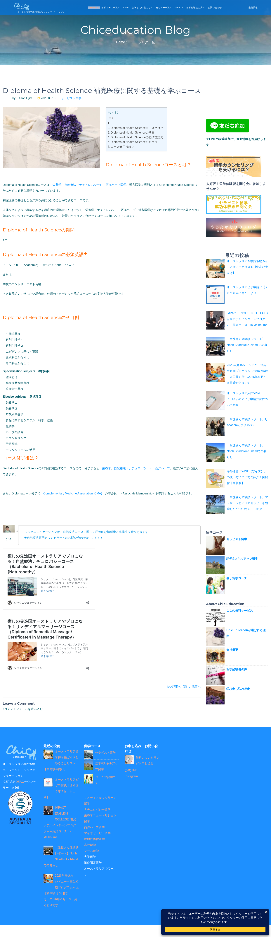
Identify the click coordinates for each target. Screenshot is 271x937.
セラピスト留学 (71, 98)
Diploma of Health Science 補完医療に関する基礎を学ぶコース (102, 90)
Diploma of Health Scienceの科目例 (134, 142)
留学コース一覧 (109, 7)
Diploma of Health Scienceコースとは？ (137, 127)
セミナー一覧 (163, 7)
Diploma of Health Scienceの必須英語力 (137, 137)
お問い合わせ (215, 7)
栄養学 (57, 184)
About (178, 7)
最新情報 (253, 7)
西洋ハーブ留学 (94, 827)
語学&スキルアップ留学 (242, 558)
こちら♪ (97, 538)
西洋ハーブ (162, 468)
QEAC (19, 781)
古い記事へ (173, 686)
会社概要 (232, 649)
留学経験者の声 (194, 7)
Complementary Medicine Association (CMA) (72, 493)
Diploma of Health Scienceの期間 (132, 132)
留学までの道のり (141, 7)
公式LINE (131, 770)
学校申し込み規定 (238, 688)
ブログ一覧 (146, 42)
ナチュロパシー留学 (97, 809)
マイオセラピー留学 (97, 833)
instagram (131, 776)
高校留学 (90, 844)
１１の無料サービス (239, 610)
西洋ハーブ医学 (116, 184)
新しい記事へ (192, 686)
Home (93, 7)
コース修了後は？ (122, 146)
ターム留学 (91, 850)
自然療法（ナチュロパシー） (83, 184)
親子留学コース (236, 578)
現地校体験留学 (94, 839)
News (126, 7)
